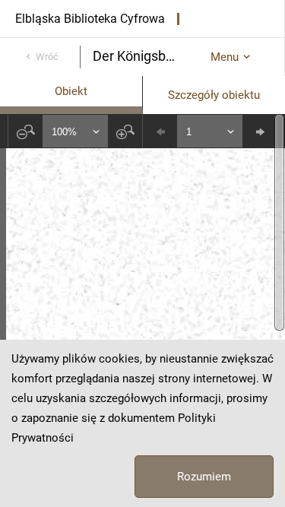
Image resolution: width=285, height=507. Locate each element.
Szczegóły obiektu (214, 95)
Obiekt (71, 91)
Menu (225, 57)
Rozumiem (204, 476)
